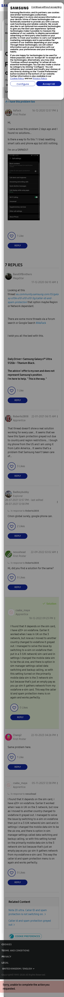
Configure (23, 84)
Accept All (49, 84)
